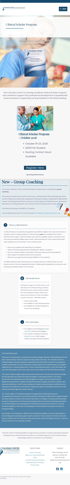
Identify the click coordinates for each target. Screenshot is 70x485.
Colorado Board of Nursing (35, 462)
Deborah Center (29, 336)
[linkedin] (62, 469)
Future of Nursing (35, 452)
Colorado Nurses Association (35, 460)
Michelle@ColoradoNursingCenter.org (47, 213)
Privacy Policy (35, 465)
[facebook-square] (58, 469)
